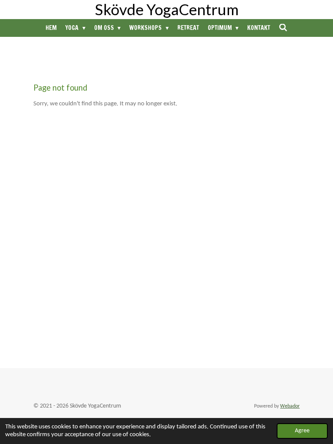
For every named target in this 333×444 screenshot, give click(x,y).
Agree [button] (302, 431)
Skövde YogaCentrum (166, 9)
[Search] (283, 27)
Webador (290, 406)
